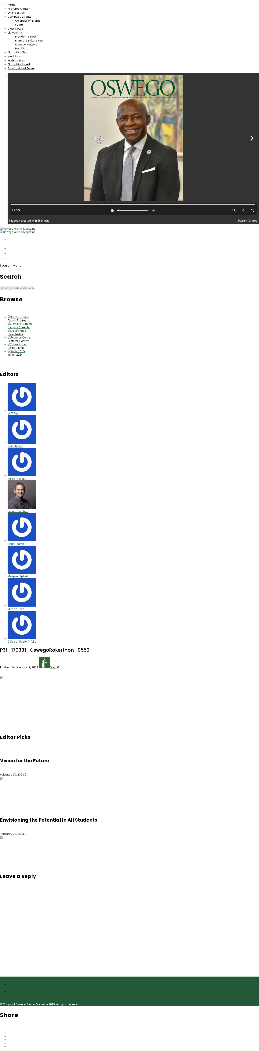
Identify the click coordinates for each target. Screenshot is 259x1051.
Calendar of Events (27, 21)
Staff (53, 667)
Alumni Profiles (17, 52)
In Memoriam (16, 60)
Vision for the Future (24, 760)
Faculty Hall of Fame (21, 68)
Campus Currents (19, 17)
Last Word (21, 48)
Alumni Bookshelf (19, 64)
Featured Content (19, 9)
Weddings (14, 56)
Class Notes (15, 28)
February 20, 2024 (12, 775)
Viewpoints (15, 32)
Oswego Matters (26, 44)
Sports (19, 25)
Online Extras (16, 13)
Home (12, 5)
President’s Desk (25, 36)
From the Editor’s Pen (29, 40)
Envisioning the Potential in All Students (48, 820)
